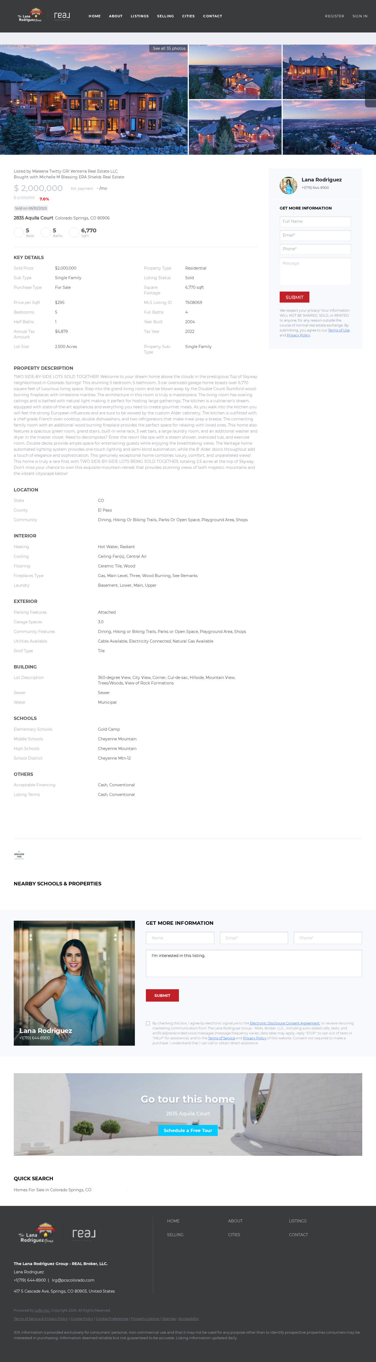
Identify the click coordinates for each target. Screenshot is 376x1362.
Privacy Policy (298, 335)
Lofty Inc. (42, 1310)
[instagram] (52, 1347)
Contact (212, 16)
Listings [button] (140, 16)
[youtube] (68, 1347)
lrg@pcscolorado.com (73, 1280)
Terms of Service (221, 1038)
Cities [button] (188, 16)
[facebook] (20, 1347)
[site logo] (60, 1254)
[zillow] (36, 1347)
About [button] (116, 16)
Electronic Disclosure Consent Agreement (285, 1023)
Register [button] (334, 16)
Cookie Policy (82, 1319)
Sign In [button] (360, 16)
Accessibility (189, 1319)
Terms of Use (339, 330)
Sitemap (169, 1319)
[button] (43, 16)
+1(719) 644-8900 (315, 188)
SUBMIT (162, 995)
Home (94, 16)
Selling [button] (165, 16)
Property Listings (145, 1319)
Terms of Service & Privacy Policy (41, 1319)
